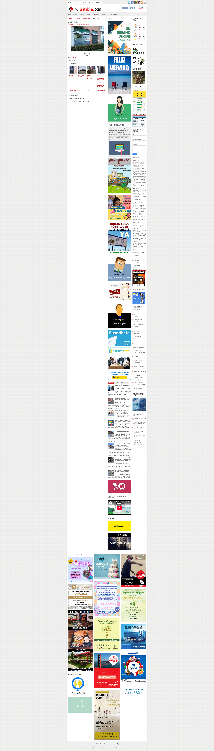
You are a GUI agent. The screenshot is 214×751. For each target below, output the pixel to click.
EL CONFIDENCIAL (137, 319)
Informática (136, 203)
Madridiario (136, 260)
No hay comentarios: (84, 24)
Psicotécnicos (135, 230)
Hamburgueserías (136, 199)
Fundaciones (135, 194)
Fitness (135, 191)
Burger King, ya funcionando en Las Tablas (91, 77)
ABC (134, 312)
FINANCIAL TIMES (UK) (139, 366)
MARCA (135, 338)
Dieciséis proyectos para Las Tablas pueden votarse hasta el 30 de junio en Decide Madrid (119, 130)
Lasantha (109, 747)
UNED (142, 246)
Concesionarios (139, 184)
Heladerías (134, 200)
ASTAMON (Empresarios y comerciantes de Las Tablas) (139, 424)
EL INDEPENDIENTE (138, 324)
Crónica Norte (136, 255)
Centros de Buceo (142, 174)
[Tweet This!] (74, 57)
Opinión (84, 2)
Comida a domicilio (77, 18)
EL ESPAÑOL (136, 321)
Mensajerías (143, 210)
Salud (140, 235)
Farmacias (135, 190)
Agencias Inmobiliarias (138, 163)
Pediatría (139, 220)
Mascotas (136, 210)
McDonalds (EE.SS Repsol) (81, 76)
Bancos (142, 168)
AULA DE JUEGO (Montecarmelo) (137, 428)
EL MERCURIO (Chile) (138, 360)
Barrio (83, 14)
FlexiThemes (95, 747)
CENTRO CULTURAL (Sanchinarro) (138, 432)
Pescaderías (134, 225)
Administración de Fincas (138, 162)
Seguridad (134, 237)
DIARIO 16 (135, 317)
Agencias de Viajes (137, 165)
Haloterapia (139, 197)
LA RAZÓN (136, 333)
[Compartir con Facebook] (74, 60)
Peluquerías (135, 222)
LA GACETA (136, 331)
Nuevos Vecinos (137, 262)
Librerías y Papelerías (139, 205)
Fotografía (134, 193)
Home (70, 18)
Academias (135, 160)
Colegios (144, 177)
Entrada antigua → (101, 90)
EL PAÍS (135, 329)
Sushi (142, 240)
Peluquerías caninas (137, 224)
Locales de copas (135, 207)
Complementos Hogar (141, 181)
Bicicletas (134, 171)
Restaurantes (136, 233)
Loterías (144, 208)
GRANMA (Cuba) (137, 369)
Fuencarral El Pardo (138, 258)
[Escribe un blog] (71, 60)
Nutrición (142, 211)
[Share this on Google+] (76, 57)
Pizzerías (134, 227)
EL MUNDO (136, 326)
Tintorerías (134, 246)
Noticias (75, 14)
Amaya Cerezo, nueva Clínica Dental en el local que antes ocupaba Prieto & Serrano (122, 412)
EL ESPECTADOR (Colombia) (137, 357)
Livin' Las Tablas (106, 743)
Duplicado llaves (135, 187)
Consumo (104, 14)
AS (134, 314)
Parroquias (134, 219)
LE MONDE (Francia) (138, 377)
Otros (134, 216)
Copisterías (134, 185)
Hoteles (144, 202)
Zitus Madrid (136, 265)
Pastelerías (143, 219)
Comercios (98, 2)
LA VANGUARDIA (137, 336)
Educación (91, 2)
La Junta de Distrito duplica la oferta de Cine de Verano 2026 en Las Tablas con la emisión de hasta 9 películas (122, 388)
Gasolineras (143, 194)
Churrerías (137, 177)
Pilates (142, 225)
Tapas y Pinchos (142, 241)
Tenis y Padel (137, 243)
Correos (142, 185)
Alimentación (135, 166)
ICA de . (136, 90)
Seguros (142, 237)
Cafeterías (143, 171)
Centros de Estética (140, 176)
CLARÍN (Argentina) (138, 350)
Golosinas (144, 196)
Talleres (134, 241)
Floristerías (142, 191)
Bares (134, 170)
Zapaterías (134, 247)
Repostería (141, 231)
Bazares (142, 170)
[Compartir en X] (73, 60)
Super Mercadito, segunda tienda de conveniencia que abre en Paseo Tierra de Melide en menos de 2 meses (122, 472)
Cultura (89, 14)
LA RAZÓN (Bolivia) (138, 375)
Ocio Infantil (136, 213)
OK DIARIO (136, 341)
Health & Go (71, 75)
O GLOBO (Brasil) (137, 380)
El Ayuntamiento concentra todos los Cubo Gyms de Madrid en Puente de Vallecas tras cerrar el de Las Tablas (122, 433)
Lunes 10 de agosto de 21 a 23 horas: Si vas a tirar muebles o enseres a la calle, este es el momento (123, 460)
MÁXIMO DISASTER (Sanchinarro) (138, 439)
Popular (111, 382)
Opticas (142, 214)
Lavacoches (143, 203)
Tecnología (96, 14)
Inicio (69, 2)
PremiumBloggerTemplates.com (119, 747)
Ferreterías (144, 190)
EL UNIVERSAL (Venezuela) (137, 363)
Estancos (142, 188)
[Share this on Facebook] (72, 57)
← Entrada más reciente (75, 90)
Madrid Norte (76, 2)
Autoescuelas (135, 168)
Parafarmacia (139, 217)
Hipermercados (136, 202)
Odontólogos (135, 214)
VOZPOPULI (136, 343)
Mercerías (136, 211)
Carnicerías (137, 173)
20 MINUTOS (136, 309)
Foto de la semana (114, 14)
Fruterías (142, 193)
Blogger (119, 743)
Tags (117, 382)
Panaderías (143, 216)
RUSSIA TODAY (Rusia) (139, 382)
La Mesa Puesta (86, 18)
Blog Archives (124, 382)
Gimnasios (136, 196)
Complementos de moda (140, 182)
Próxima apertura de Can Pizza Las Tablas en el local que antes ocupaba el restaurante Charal (122, 400)
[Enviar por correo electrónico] (70, 60)
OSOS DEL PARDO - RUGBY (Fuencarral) (138, 443)
